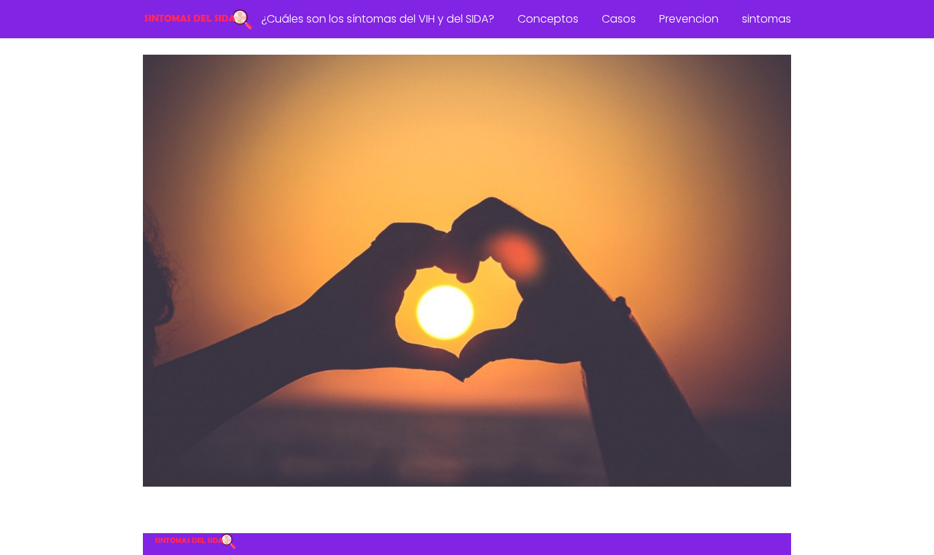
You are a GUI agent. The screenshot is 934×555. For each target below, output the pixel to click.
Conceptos (548, 19)
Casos (619, 19)
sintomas (766, 19)
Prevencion (689, 19)
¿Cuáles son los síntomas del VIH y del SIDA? (377, 19)
